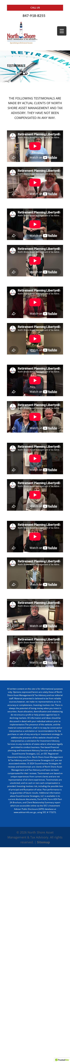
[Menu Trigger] (61, 31)
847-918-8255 (34, 16)
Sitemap (43, 842)
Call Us (35, 7)
